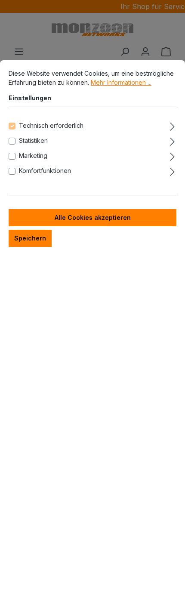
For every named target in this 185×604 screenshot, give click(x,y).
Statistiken (33, 140)
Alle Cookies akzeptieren (93, 217)
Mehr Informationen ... (121, 82)
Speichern (30, 238)
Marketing (33, 155)
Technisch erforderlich (51, 125)
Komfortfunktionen (45, 170)
